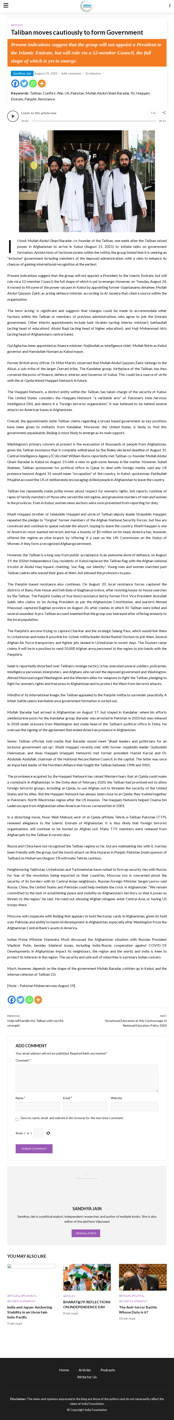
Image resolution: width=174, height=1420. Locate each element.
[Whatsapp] (33, 83)
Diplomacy (28, 1295)
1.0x (153, 113)
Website (116, 1098)
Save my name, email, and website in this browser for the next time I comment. (71, 1118)
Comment (23, 1060)
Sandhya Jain (22, 73)
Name (20, 1098)
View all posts (86, 1233)
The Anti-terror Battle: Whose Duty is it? (138, 1309)
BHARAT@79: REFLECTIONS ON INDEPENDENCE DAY (87, 1304)
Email (67, 1098)
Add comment (71, 73)
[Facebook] (15, 83)
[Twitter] (24, 83)
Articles (17, 25)
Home (64, 1370)
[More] (42, 83)
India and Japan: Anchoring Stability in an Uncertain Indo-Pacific (29, 1312)
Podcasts (108, 1370)
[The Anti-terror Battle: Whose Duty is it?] (143, 1277)
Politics (137, 1295)
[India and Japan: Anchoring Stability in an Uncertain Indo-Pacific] (31, 1277)
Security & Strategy (21, 1301)
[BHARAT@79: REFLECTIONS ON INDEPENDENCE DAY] (87, 1277)
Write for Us (87, 1377)
